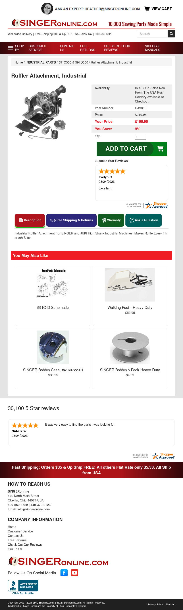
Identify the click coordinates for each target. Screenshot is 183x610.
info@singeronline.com (33, 509)
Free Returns (87, 48)
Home (19, 62)
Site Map (170, 604)
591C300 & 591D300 (73, 62)
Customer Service (37, 48)
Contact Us (67, 48)
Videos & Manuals (152, 48)
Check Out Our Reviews (117, 48)
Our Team (15, 549)
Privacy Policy (155, 604)
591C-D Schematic (53, 307)
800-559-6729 (18, 504)
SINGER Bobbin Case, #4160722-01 (53, 369)
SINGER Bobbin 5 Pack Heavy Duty (130, 369)
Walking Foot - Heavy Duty (130, 307)
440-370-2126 (41, 504)
